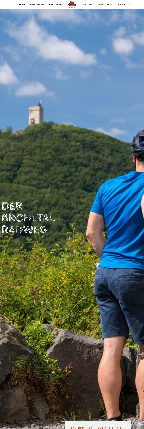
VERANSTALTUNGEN (105, 4)
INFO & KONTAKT (122, 4)
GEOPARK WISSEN (88, 4)
